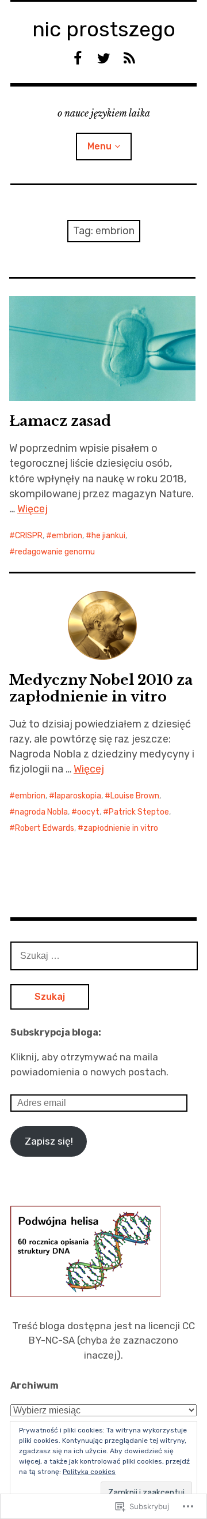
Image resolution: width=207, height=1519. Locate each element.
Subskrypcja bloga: (55, 1032)
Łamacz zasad (60, 420)
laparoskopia (78, 796)
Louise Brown (134, 796)
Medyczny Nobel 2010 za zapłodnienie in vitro (101, 688)
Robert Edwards (44, 828)
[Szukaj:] (104, 955)
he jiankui (108, 536)
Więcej (32, 508)
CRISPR (29, 536)
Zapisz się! (49, 1141)
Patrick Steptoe (139, 812)
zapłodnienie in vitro (120, 828)
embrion (67, 536)
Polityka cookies (89, 1472)
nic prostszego (103, 29)
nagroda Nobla (41, 812)
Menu (99, 146)
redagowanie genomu (55, 552)
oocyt (88, 812)
